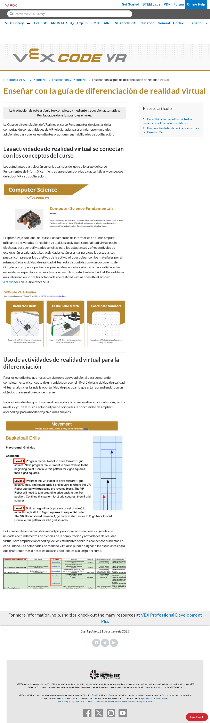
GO (44, 23)
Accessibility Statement (141, 701)
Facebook (96, 643)
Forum (178, 4)
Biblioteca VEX (14, 79)
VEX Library (14, 23)
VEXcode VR (125, 23)
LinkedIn (114, 643)
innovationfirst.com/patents (157, 698)
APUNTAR (59, 23)
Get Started (130, 4)
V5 (88, 23)
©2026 (95, 695)
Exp (80, 23)
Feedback (197, 717)
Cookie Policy (100, 701)
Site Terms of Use (83, 701)
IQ (72, 23)
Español (195, 23)
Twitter (105, 643)
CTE (97, 23)
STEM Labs (151, 4)
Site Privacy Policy (66, 701)
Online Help (196, 4)
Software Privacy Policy (118, 701)
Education (146, 23)
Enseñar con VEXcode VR (69, 79)
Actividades (11, 282)
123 (36, 23)
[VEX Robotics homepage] (11, 4)
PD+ (167, 4)
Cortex (178, 23)
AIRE (108, 23)
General (164, 23)
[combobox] (69, 13)
